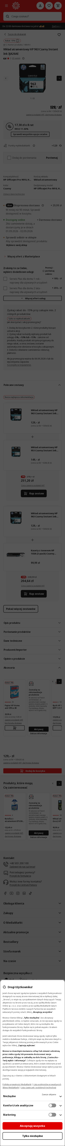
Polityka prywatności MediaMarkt (17, 1084)
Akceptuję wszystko (32, 1126)
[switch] (52, 1105)
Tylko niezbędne (32, 1136)
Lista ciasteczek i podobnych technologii (38, 1087)
